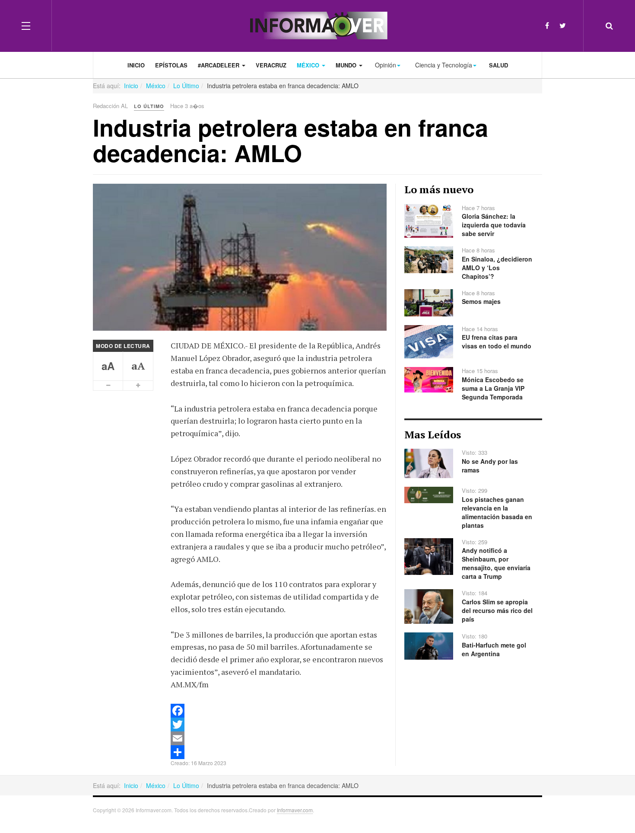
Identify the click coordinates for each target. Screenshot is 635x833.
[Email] (279, 738)
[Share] (279, 752)
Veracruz (271, 65)
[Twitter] (562, 25)
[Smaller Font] (108, 385)
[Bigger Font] (138, 385)
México (309, 65)
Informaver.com (295, 810)
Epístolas (171, 65)
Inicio (136, 65)
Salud (498, 65)
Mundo (347, 65)
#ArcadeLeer (219, 65)
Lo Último (186, 85)
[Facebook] (547, 25)
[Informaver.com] (318, 25)
